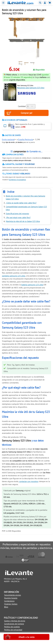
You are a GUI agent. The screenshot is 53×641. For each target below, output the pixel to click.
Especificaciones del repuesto (17, 213)
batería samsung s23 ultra (32, 284)
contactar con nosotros (28, 481)
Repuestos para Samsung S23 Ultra (30, 88)
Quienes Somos (10, 604)
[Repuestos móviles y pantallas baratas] (20, 3)
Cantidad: (22, 106)
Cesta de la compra (49, 2)
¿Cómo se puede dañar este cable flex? (21, 203)
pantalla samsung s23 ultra (13, 276)
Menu (3, 2)
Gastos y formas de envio (14, 621)
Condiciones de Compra (14, 624)
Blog (6, 607)
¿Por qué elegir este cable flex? (18, 217)
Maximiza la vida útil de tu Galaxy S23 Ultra (23, 221)
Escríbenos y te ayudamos (17, 180)
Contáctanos (9, 601)
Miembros (45, 2)
